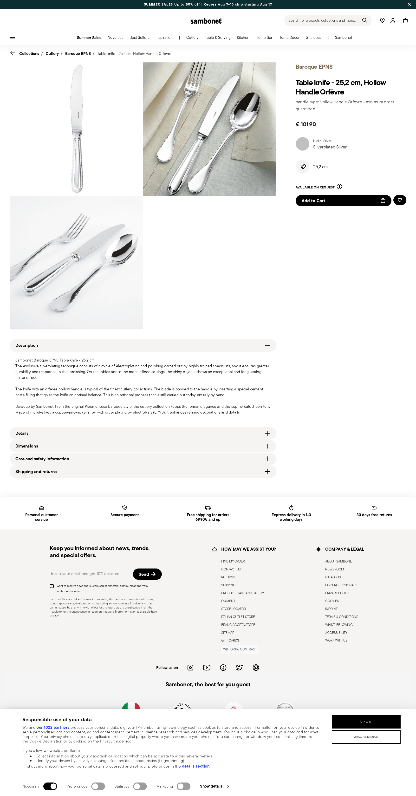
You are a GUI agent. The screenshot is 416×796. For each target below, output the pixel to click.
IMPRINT (331, 608)
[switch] (98, 786)
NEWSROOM (334, 569)
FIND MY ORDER (233, 561)
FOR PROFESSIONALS (341, 585)
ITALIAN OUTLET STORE (238, 616)
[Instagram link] (190, 667)
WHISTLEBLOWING (339, 624)
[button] (115, 39)
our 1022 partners (53, 727)
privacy (54, 615)
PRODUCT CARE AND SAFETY (242, 593)
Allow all (366, 721)
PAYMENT (228, 600)
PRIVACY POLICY (337, 593)
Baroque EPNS (78, 53)
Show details (211, 786)
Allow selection (366, 737)
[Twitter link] (239, 667)
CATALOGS (333, 577)
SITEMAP (227, 632)
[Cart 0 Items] (404, 20)
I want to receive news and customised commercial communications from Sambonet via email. (102, 588)
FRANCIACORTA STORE (238, 624)
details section (196, 766)
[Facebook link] (223, 667)
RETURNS (228, 577)
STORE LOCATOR (233, 608)
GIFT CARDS (230, 640)
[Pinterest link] (256, 667)
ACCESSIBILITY (336, 632)
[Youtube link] (207, 667)
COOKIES (332, 600)
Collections (29, 53)
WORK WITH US (336, 640)
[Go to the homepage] (206, 21)
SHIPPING (228, 585)
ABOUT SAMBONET (339, 561)
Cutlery (52, 53)
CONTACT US (231, 569)
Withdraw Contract (240, 649)
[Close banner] (409, 4)
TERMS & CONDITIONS (341, 616)
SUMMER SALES (158, 4)
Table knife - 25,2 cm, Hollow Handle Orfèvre (134, 53)
